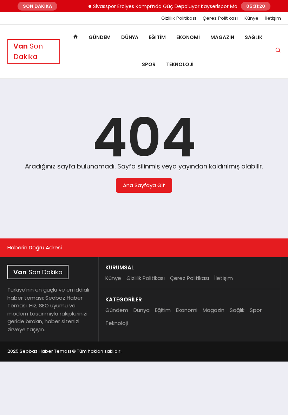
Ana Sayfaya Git (144, 185)
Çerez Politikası (220, 18)
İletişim (273, 18)
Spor (149, 64)
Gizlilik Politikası (178, 18)
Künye (251, 18)
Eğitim (157, 37)
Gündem (100, 37)
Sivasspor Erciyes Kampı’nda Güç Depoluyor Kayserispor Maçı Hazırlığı (174, 6)
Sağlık (253, 37)
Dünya (129, 37)
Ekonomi (188, 37)
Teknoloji (180, 64)
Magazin (222, 37)
